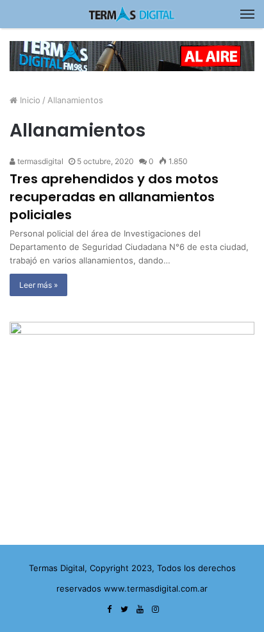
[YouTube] (139, 609)
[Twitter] (124, 609)
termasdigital (39, 161)
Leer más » (38, 285)
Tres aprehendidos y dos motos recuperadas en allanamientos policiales (114, 197)
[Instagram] (155, 609)
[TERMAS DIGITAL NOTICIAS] (132, 14)
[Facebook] (109, 609)
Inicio (28, 100)
